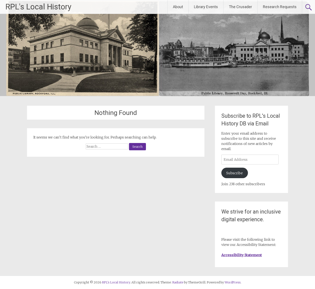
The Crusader (240, 7)
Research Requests (280, 7)
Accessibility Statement (241, 255)
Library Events (206, 7)
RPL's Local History (38, 6)
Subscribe (234, 173)
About (178, 7)
